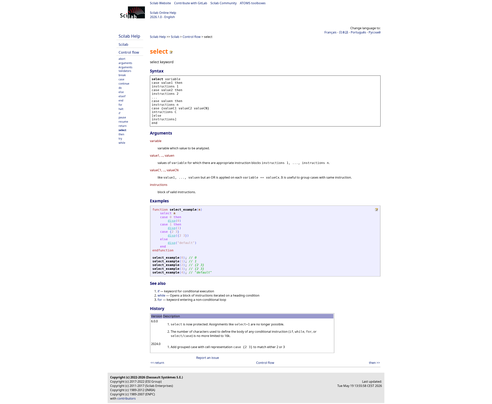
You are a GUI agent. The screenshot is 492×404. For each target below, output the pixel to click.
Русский (375, 32)
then (121, 134)
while (122, 143)
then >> (374, 363)
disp (171, 221)
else (121, 92)
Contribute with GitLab (190, 3)
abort (122, 59)
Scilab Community (223, 3)
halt (121, 109)
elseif (122, 96)
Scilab (123, 44)
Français (330, 32)
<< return (157, 363)
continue (124, 83)
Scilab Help (129, 36)
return (122, 126)
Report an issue (207, 358)
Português (358, 32)
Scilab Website (160, 3)
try (120, 138)
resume (123, 121)
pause (122, 117)
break (122, 75)
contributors (126, 398)
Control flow (129, 52)
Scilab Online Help (163, 13)
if (119, 113)
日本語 (343, 32)
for (120, 104)
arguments (125, 63)
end (121, 100)
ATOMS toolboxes (253, 3)
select (122, 130)
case (121, 79)
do (120, 88)
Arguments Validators (125, 69)
